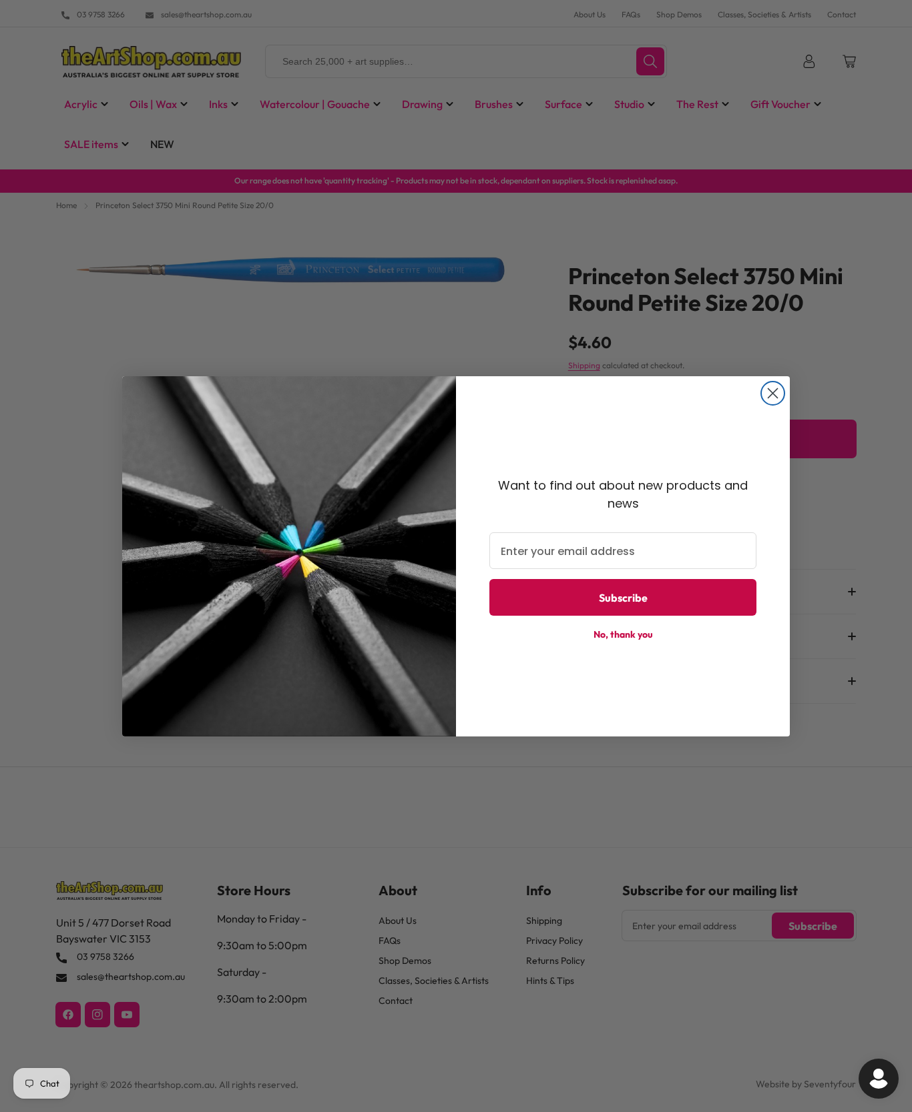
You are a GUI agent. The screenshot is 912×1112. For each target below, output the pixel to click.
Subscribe (623, 597)
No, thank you (623, 634)
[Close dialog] (772, 393)
